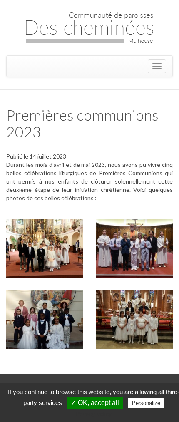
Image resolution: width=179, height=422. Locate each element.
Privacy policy (94, 413)
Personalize (146, 403)
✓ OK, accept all (95, 402)
